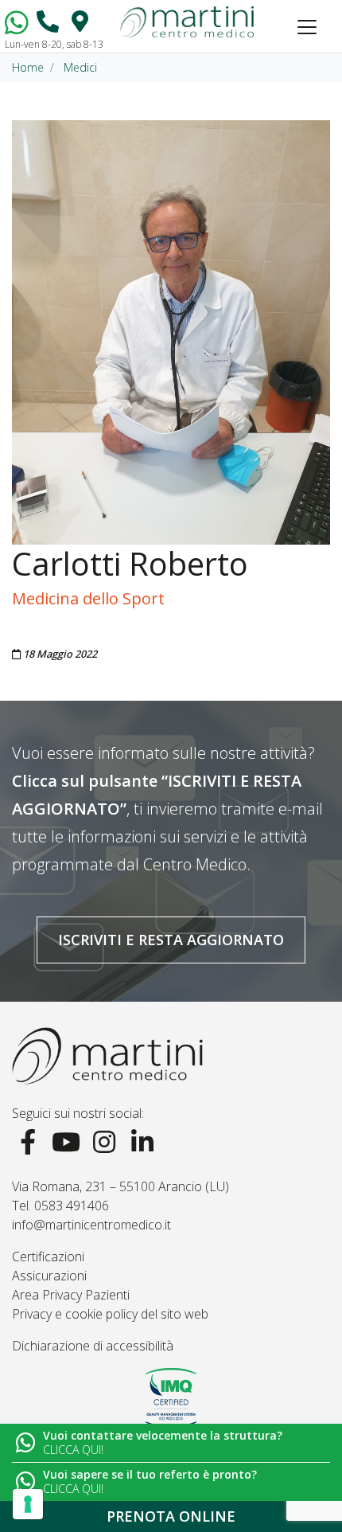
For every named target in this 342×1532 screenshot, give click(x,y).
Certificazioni (48, 1256)
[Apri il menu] (307, 27)
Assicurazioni (49, 1275)
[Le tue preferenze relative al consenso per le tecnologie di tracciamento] (28, 1504)
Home (28, 67)
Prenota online (171, 1516)
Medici (80, 67)
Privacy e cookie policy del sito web (110, 1314)
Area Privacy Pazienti (71, 1294)
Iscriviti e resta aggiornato (171, 939)
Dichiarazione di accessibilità (92, 1345)
